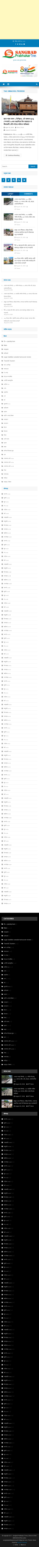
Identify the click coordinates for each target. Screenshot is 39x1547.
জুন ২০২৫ (6, 548)
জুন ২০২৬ (6, 502)
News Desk (20, 127)
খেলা (5, 388)
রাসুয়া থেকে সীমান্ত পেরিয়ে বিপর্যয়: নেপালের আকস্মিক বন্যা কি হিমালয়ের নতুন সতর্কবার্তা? (24, 232)
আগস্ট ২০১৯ (7, 821)
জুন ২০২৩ (6, 642)
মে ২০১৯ (6, 833)
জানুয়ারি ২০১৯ (7, 849)
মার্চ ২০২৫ (6, 560)
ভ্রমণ (5, 443)
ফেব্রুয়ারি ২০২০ (8, 798)
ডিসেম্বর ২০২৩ (7, 619)
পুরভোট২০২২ (7, 404)
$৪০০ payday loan (9, 341)
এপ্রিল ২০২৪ (7, 603)
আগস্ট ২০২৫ (7, 541)
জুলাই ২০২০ (7, 778)
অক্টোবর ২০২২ (7, 673)
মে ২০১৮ (6, 880)
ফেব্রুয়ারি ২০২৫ (8, 564)
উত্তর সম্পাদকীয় (8, 376)
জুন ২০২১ (6, 736)
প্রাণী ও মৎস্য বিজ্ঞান (9, 415)
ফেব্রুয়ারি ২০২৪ (8, 611)
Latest (10, 194)
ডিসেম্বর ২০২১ (7, 712)
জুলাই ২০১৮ (7, 872)
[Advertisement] (19, 19)
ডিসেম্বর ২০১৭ (7, 899)
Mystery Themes (22, 1542)
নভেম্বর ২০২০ (7, 763)
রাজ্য (5, 446)
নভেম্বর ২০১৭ (7, 903)
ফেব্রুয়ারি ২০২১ (7, 751)
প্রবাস (5, 411)
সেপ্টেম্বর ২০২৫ (8, 537)
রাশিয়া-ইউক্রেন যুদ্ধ (9, 450)
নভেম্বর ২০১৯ (7, 810)
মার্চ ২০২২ (6, 700)
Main (5, 345)
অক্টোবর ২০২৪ (7, 580)
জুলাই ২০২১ (7, 732)
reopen (6, 349)
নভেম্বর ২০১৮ (7, 856)
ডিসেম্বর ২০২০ (7, 759)
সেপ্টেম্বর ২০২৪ (8, 583)
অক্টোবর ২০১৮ (7, 860)
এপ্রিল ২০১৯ (7, 837)
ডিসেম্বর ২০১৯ (7, 806)
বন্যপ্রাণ (6, 419)
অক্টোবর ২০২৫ (7, 533)
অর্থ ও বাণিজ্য (7, 365)
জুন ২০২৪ (6, 595)
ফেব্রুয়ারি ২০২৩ (8, 658)
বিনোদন (5, 431)
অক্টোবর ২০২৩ (7, 626)
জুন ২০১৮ (6, 876)
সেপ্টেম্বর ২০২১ (7, 724)
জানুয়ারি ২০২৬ (7, 521)
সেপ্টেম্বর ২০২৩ (8, 630)
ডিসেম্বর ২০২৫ (7, 525)
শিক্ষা (5, 470)
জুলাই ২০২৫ (7, 545)
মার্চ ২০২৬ (6, 513)
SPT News (17, 209)
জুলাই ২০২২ (7, 685)
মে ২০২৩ (6, 646)
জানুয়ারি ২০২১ (7, 755)
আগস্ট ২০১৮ (7, 868)
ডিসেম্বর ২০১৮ (7, 853)
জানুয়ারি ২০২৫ (7, 568)
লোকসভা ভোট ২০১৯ (9, 458)
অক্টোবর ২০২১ (7, 720)
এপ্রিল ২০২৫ (7, 556)
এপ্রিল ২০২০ (7, 790)
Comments (28, 194)
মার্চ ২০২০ (6, 794)
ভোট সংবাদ (6, 439)
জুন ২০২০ (6, 782)
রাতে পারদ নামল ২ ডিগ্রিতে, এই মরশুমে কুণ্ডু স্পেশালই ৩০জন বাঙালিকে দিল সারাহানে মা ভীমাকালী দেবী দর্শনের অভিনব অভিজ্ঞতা (19, 121)
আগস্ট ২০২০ (7, 775)
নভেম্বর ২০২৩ (7, 622)
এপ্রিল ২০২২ (7, 697)
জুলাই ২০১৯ (7, 825)
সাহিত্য (5, 478)
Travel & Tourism (9, 361)
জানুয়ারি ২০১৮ (7, 895)
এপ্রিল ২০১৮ (7, 884)
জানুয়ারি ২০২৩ (7, 661)
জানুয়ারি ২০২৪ (7, 615)
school (6, 353)
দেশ (5, 396)
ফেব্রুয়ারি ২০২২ (8, 704)
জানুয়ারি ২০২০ (7, 802)
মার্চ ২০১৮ (6, 888)
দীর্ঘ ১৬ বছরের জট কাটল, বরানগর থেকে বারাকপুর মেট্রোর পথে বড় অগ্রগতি (24, 246)
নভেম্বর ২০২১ (7, 716)
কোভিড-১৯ (6, 384)
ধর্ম (4, 400)
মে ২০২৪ (6, 599)
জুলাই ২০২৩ (7, 638)
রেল (5, 454)
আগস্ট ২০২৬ (7, 494)
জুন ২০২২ (6, 689)
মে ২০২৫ (6, 552)
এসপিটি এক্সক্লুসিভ (8, 380)
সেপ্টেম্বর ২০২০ (8, 771)
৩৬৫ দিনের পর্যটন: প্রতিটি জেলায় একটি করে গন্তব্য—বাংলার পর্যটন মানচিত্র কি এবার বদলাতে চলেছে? (24, 260)
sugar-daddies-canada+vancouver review (17, 357)
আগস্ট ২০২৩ (7, 634)
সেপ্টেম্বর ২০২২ (8, 677)
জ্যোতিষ (6, 392)
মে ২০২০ (6, 786)
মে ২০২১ (6, 739)
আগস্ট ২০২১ (7, 728)
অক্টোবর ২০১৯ (7, 814)
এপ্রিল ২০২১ (7, 743)
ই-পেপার (6, 372)
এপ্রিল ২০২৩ (7, 650)
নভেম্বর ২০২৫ (7, 529)
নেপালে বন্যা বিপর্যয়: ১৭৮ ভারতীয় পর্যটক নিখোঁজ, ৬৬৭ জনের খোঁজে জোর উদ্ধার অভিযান (24, 217)
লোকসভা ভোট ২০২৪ (9, 466)
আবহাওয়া (6, 369)
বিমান (5, 435)
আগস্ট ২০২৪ (7, 587)
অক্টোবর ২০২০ (7, 767)
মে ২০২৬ (6, 506)
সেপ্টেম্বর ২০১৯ (7, 817)
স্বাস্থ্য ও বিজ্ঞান (7, 482)
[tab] (11, 194)
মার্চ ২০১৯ (6, 841)
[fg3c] (19, 70)
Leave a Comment (11, 130)
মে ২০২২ (6, 693)
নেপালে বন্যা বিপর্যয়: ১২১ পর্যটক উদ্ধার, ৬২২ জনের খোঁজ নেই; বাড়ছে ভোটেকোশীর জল (24, 201)
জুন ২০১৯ (6, 829)
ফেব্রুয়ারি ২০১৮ (7, 892)
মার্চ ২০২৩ (6, 654)
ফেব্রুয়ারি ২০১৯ (7, 845)
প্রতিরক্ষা (6, 408)
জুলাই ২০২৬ (7, 498)
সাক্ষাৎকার (6, 474)
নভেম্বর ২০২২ (7, 669)
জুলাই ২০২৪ (7, 591)
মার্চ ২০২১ (6, 747)
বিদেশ (5, 427)
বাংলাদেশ (6, 423)
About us (23, 1545)
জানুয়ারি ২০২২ (7, 708)
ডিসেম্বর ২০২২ (7, 665)
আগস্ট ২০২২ (7, 681)
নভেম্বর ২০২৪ (7, 576)
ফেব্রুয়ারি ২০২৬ (8, 517)
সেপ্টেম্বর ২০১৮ (7, 864)
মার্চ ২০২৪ (6, 607)
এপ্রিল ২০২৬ (7, 509)
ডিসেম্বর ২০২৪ (7, 572)
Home (16, 1545)
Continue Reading (13, 155)
